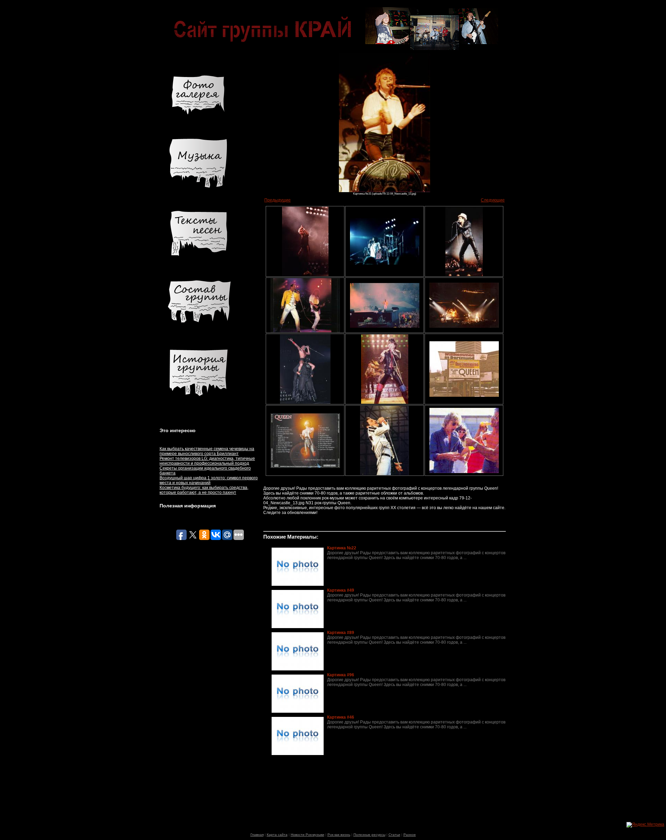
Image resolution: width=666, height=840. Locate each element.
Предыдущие (277, 200)
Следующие (493, 200)
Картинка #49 (340, 590)
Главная (257, 835)
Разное (409, 835)
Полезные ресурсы (369, 835)
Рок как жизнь (338, 835)
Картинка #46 (340, 717)
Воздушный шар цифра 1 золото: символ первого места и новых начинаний (209, 480)
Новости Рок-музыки (307, 835)
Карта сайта (277, 835)
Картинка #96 (340, 674)
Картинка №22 (341, 548)
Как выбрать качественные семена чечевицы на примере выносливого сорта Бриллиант (207, 451)
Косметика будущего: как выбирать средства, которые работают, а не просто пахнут (204, 490)
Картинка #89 (340, 632)
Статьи (394, 835)
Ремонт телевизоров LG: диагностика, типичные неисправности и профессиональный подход (207, 461)
